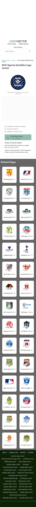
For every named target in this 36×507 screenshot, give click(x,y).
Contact (23, 452)
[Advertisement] (18, 20)
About (4, 452)
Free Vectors (18, 47)
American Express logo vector (11, 459)
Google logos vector (26, 467)
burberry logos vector (13, 464)
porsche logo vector (25, 487)
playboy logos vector (25, 484)
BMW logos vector (10, 461)
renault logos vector (9, 489)
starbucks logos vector (10, 492)
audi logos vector (28, 459)
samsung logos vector (25, 489)
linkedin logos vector (8, 473)
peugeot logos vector (10, 484)
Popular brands (23, 44)
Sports (14, 60)
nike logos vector (10, 481)
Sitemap (31, 452)
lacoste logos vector (25, 470)
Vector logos (11, 44)
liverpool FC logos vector (25, 473)
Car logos (26, 464)
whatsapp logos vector (10, 498)
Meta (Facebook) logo (11, 478)
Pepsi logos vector (24, 481)
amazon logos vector (18, 456)
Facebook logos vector (10, 467)
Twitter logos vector (26, 492)
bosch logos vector (25, 461)
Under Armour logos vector (17, 495)
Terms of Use (14, 147)
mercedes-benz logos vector (18, 475)
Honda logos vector (10, 470)
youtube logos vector (26, 498)
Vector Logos (6, 60)
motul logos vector (26, 478)
